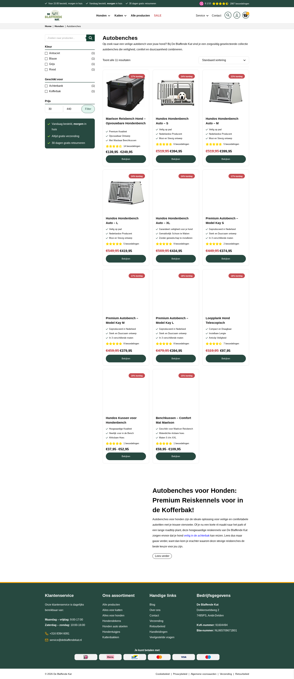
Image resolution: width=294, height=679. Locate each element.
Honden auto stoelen (115, 626)
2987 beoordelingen (227, 3)
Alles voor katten (112, 610)
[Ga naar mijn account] (236, 15)
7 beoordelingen (231, 343)
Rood (52, 69)
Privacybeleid (180, 674)
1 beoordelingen (131, 443)
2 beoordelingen (231, 243)
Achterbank (56, 85)
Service (200, 15)
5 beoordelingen (231, 144)
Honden (101, 15)
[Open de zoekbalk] (228, 15)
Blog (152, 604)
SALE (157, 15)
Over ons (155, 610)
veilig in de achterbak (197, 535)
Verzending (156, 620)
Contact (216, 15)
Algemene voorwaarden (203, 674)
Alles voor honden (113, 615)
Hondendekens (111, 620)
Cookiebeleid (163, 674)
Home (48, 26)
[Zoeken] (90, 38)
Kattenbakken (110, 637)
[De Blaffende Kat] (53, 15)
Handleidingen (158, 631)
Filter (88, 108)
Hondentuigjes (111, 631)
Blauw (53, 58)
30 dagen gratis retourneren (142, 3)
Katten (119, 15)
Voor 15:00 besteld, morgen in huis (65, 3)
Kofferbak (55, 91)
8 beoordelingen (131, 343)
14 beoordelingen (132, 146)
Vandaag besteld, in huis (105, 3)
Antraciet (54, 53)
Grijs (52, 64)
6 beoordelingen (181, 144)
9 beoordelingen (181, 243)
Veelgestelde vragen (162, 637)
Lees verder (162, 556)
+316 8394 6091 (59, 633)
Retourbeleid (157, 626)
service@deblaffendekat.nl (66, 640)
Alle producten (140, 15)
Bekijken (126, 159)
